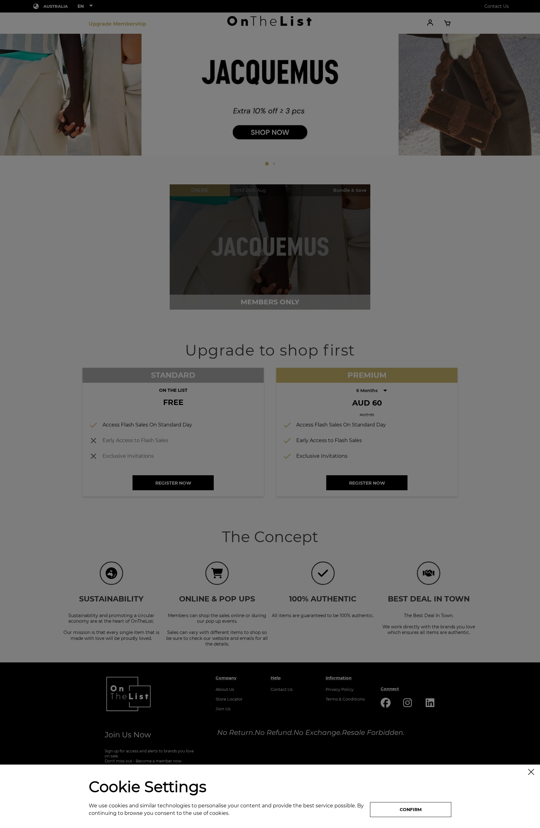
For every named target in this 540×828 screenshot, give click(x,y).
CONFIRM (411, 809)
